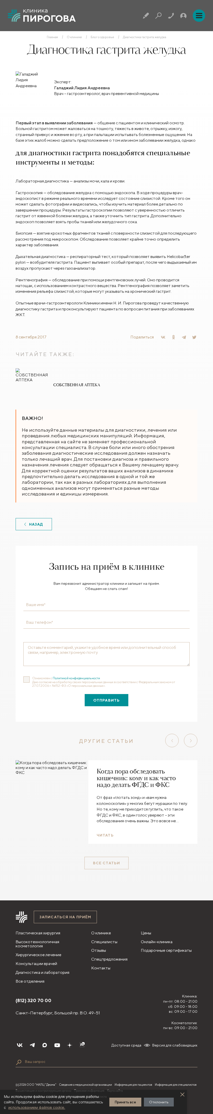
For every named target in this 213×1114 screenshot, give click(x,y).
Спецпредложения (109, 959)
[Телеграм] (32, 1045)
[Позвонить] (171, 15)
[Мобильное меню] (199, 15)
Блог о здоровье (102, 37)
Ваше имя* (35, 605)
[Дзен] (69, 1045)
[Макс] (45, 1045)
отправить (106, 700)
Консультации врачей (36, 963)
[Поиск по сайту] (19, 1062)
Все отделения (30, 981)
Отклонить (159, 1102)
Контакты (100, 968)
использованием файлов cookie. (36, 1107)
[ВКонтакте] (163, 337)
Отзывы (98, 950)
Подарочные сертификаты (166, 950)
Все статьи (106, 863)
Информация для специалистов (176, 1084)
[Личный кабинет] (183, 15)
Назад (36, 524)
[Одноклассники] (173, 337)
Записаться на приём (65, 917)
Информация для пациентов (133, 1084)
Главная (52, 37)
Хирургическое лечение (38, 954)
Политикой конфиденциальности (76, 678)
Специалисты (104, 941)
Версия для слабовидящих (174, 1045)
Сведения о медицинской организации (85, 1084)
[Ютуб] (57, 1045)
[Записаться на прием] (146, 15)
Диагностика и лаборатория (42, 972)
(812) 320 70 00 (33, 1000)
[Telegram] (184, 337)
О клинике (74, 37)
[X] (194, 337)
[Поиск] (158, 15)
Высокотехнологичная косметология (37, 944)
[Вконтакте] (20, 1045)
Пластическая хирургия (38, 932)
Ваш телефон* (39, 622)
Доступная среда (126, 1045)
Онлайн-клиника (156, 941)
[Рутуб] (82, 1045)
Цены (146, 932)
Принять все (125, 1102)
